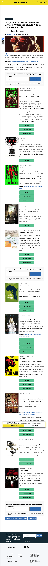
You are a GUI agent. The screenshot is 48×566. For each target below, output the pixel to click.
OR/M (19, 558)
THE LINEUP (9, 558)
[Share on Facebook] (3, 39)
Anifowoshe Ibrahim (11, 34)
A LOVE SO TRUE (10, 553)
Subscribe (42, 2)
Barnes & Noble (27, 133)
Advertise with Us (21, 553)
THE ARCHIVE (9, 554)
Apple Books (27, 129)
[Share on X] (3, 41)
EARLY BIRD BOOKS (10, 556)
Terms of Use (20, 554)
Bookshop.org (27, 352)
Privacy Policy (21, 556)
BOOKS (11, 19)
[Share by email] (3, 43)
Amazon (27, 125)
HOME (7, 19)
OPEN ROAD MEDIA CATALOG (12, 561)
